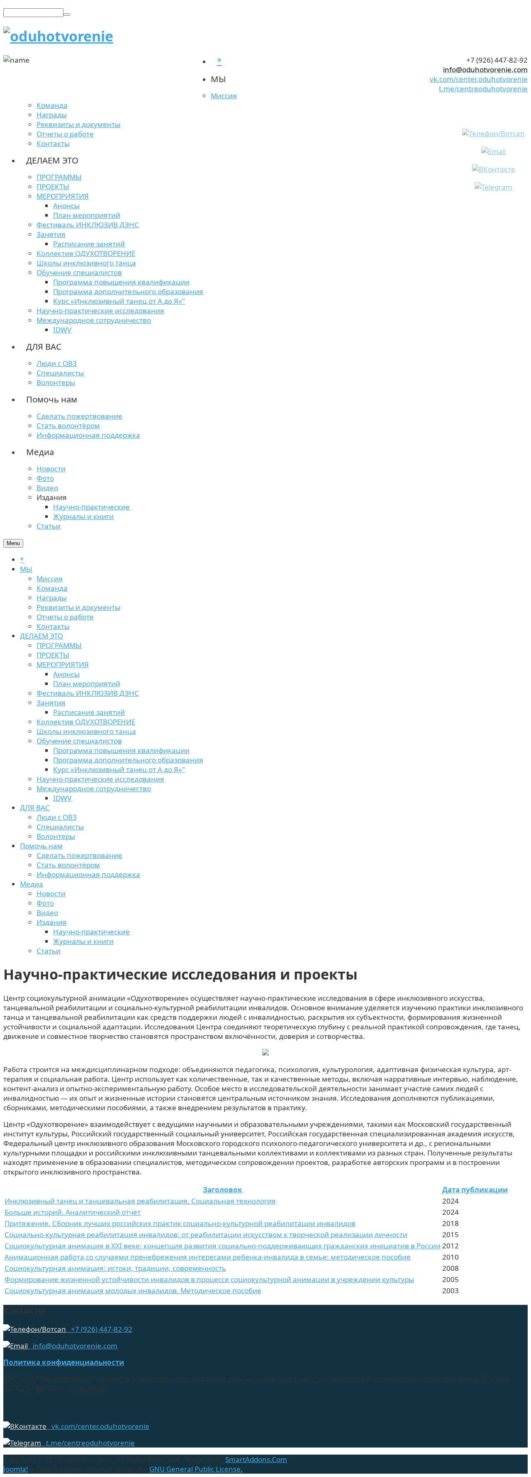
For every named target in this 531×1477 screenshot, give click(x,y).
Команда (52, 588)
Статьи (49, 950)
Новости (51, 893)
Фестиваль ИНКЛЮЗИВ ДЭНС (88, 693)
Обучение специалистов (79, 741)
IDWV (62, 798)
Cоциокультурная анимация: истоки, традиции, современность (115, 1268)
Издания (52, 922)
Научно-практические (91, 931)
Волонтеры (56, 836)
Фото (45, 903)
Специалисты (60, 826)
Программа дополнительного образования (128, 760)
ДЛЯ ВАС (35, 807)
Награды (52, 597)
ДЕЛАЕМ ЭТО (41, 636)
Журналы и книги (83, 941)
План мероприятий (86, 683)
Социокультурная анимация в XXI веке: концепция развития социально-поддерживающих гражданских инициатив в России (223, 1245)
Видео (47, 912)
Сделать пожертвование (79, 855)
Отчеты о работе (65, 617)
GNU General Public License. (196, 1469)
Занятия (51, 702)
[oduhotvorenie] (58, 36)
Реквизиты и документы (78, 607)
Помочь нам (41, 846)
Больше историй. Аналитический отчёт (73, 1212)
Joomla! (15, 1469)
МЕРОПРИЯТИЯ (63, 664)
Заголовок (222, 1189)
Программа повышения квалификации (121, 750)
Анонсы (66, 674)
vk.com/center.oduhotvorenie (479, 79)
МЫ (26, 569)
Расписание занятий (89, 712)
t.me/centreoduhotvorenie (483, 88)
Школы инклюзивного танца (86, 731)
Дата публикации (475, 1189)
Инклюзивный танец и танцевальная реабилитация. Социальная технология (140, 1201)
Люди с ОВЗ (57, 817)
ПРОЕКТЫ (53, 655)
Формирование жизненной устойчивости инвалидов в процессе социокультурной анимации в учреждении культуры (209, 1279)
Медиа (31, 884)
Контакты (53, 626)
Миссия (50, 578)
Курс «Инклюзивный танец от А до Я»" (119, 769)
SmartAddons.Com (256, 1459)
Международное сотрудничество (94, 788)
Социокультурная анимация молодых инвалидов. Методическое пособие (133, 1290)
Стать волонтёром (68, 865)
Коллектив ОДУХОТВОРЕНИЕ (86, 721)
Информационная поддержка (88, 874)
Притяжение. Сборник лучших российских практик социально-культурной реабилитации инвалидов (180, 1223)
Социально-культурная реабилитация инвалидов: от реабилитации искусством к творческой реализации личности (206, 1234)
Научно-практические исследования (100, 779)
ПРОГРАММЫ (59, 645)
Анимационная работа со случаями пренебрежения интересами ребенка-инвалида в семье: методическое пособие (208, 1257)
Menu (13, 543)
